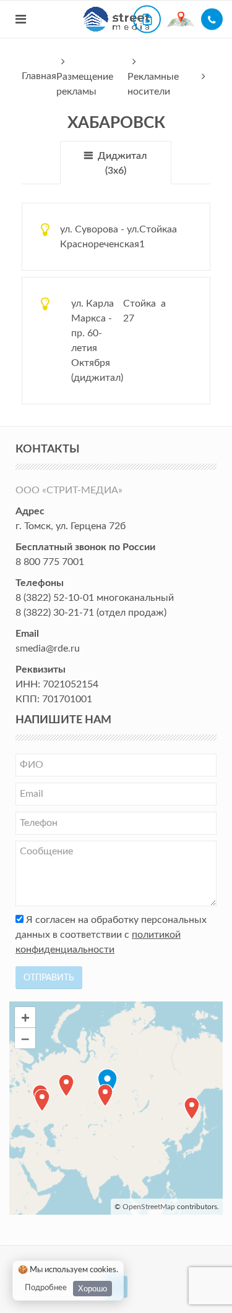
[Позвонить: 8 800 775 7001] (212, 19)
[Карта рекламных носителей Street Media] (181, 19)
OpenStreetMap (148, 1206)
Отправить (49, 978)
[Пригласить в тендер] (147, 19)
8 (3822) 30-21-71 (54, 613)
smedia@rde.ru (47, 648)
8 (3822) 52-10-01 (54, 598)
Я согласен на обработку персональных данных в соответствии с (111, 934)
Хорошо (92, 1288)
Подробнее (46, 1288)
